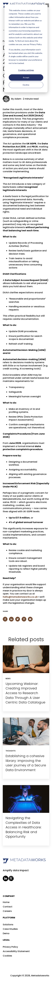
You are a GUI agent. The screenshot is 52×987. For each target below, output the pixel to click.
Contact (7, 906)
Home (6, 902)
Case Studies (10, 929)
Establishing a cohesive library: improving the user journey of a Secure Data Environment (26, 763)
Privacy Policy (10, 946)
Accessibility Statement (16, 951)
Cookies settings (26, 70)
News (8, 678)
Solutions (8, 924)
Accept (26, 77)
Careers (7, 911)
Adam (17, 98)
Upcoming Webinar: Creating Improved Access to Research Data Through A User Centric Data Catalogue (25, 693)
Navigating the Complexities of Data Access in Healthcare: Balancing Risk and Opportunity (23, 827)
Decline (26, 85)
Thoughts (11, 751)
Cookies (7, 955)
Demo (6, 933)
